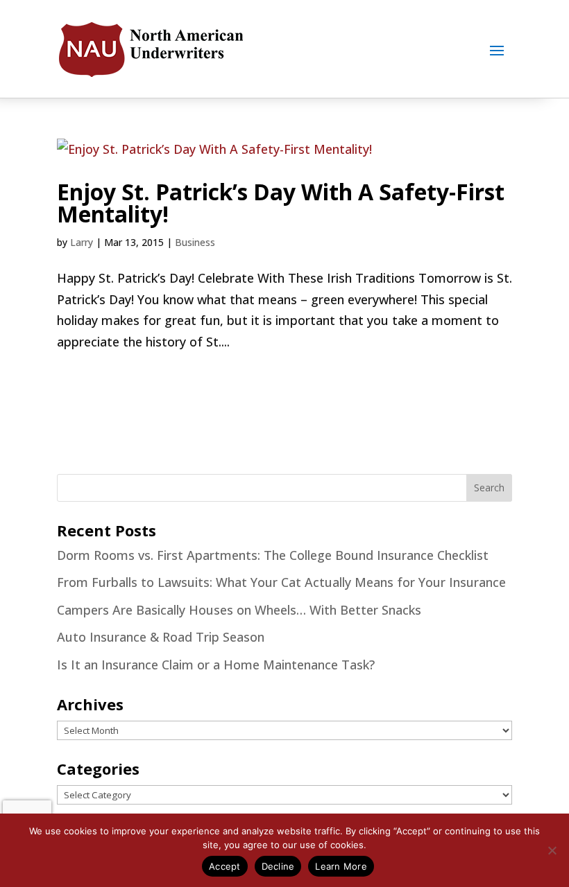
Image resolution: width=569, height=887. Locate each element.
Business (195, 242)
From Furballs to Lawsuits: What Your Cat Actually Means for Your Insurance (281, 582)
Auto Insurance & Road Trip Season (160, 637)
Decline (278, 866)
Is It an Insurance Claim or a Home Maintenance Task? (216, 664)
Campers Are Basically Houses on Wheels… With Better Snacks (239, 609)
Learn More (341, 866)
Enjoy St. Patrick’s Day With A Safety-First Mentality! (280, 203)
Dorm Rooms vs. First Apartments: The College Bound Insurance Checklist (273, 555)
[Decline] (552, 850)
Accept (225, 866)
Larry (81, 242)
